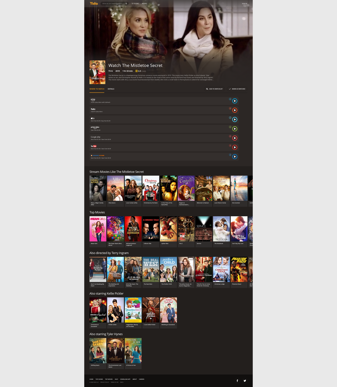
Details (111, 89)
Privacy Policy (104, 382)
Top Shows (99, 379)
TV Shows (135, 4)
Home (91, 379)
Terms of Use (114, 382)
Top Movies (109, 379)
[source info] (229, 99)
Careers (141, 379)
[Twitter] (244, 380)
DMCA (121, 382)
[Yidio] (93, 4)
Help (116, 379)
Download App (125, 379)
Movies (144, 4)
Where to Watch (97, 89)
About (135, 379)
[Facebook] (237, 380)
